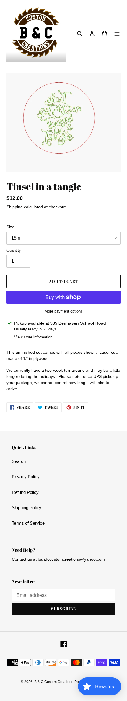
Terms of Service (28, 523)
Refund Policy (25, 492)
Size (10, 227)
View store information (33, 337)
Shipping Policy (26, 507)
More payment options (64, 311)
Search (19, 461)
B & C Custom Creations (53, 682)
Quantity (13, 250)
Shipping (14, 207)
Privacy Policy (26, 476)
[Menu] (117, 33)
